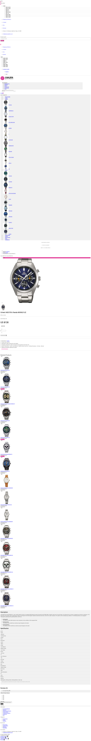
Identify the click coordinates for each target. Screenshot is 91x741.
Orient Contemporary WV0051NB (6, 487)
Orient (5, 252)
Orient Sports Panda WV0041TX (6, 454)
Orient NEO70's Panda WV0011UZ (6, 572)
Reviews (4, 28)
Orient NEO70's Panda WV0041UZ (6, 538)
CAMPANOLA (11, 110)
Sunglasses (7, 87)
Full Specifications (4, 348)
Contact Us (5, 714)
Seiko (6, 170)
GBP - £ (7, 10)
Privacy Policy (5, 712)
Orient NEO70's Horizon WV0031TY (6, 588)
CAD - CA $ (8, 8)
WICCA (10, 163)
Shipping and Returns (7, 19)
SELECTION (11, 228)
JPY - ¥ (7, 13)
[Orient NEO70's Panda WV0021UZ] (25, 302)
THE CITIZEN (11, 157)
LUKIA (10, 199)
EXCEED (10, 128)
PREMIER (10, 205)
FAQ (3, 25)
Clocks (6, 85)
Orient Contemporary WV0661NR (6, 521)
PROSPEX (10, 216)
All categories (7, 83)
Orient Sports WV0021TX (5, 386)
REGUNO (10, 151)
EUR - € (7, 9)
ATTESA (10, 104)
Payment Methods (6, 708)
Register (7, 71)
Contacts (4, 22)
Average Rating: (6, 690)
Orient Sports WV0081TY (5, 471)
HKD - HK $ (8, 12)
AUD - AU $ (8, 7)
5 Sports (10, 175)
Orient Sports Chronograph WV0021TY (7, 403)
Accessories (7, 86)
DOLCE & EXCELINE (12, 193)
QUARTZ (10, 222)
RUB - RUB (8, 14)
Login (6, 74)
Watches (6, 84)
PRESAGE (10, 210)
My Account (5, 724)
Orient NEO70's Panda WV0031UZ (6, 555)
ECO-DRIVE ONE (12, 122)
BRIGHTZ (10, 187)
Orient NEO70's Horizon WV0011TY (6, 605)
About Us (4, 709)
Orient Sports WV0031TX (5, 437)
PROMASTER (11, 145)
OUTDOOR (11, 139)
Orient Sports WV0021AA (5, 420)
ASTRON (10, 181)
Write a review (3, 315)
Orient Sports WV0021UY (5, 370)
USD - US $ (8, 17)
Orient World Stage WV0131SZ (6, 504)
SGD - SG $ (8, 15)
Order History (5, 725)
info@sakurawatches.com (8, 34)
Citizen (6, 99)
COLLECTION (11, 116)
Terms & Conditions (6, 713)
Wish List (4, 726)
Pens (5, 89)
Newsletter (5, 727)
